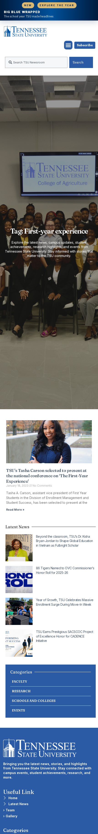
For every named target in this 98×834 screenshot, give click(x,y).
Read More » (15, 509)
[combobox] (36, 62)
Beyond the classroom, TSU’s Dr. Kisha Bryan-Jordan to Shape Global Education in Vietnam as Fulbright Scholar (64, 540)
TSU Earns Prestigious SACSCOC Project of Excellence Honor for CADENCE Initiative (64, 636)
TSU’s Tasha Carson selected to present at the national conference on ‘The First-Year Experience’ (47, 476)
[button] (68, 45)
